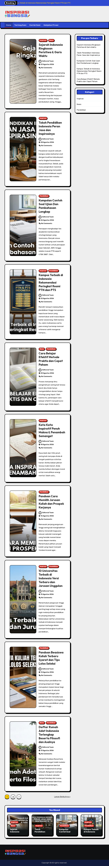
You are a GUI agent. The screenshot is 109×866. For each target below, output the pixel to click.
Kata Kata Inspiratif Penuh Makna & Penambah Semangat (52, 430)
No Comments (46, 68)
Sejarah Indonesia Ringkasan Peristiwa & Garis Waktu (51, 50)
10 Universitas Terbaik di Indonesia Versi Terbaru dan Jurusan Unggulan (50, 578)
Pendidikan (44, 196)
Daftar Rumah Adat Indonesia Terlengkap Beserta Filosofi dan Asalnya (49, 734)
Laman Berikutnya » (62, 797)
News (51, 40)
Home (8, 25)
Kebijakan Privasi (51, 25)
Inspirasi (43, 40)
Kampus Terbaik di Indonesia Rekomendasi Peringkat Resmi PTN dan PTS (51, 282)
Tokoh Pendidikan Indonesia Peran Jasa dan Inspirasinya (50, 128)
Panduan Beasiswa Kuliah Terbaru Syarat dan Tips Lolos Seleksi (51, 658)
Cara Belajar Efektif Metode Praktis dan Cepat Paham (51, 359)
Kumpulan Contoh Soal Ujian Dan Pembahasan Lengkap (50, 206)
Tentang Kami (20, 25)
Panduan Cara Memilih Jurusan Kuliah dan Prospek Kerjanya (51, 501)
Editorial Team (48, 61)
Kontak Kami (34, 25)
